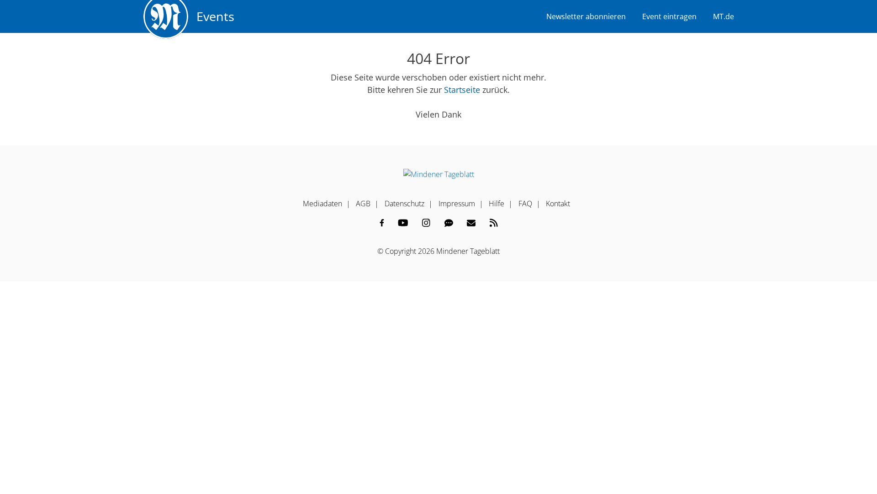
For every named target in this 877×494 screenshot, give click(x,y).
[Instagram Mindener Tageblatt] (426, 223)
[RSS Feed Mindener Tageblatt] (494, 223)
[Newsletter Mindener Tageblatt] (471, 223)
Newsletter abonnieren (586, 16)
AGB (363, 204)
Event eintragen (669, 16)
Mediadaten (322, 204)
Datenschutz (404, 204)
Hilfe (496, 204)
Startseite (462, 89)
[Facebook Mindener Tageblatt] (382, 223)
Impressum (456, 204)
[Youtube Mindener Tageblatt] (403, 223)
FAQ (525, 204)
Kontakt (558, 204)
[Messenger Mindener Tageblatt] (448, 223)
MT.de (723, 16)
